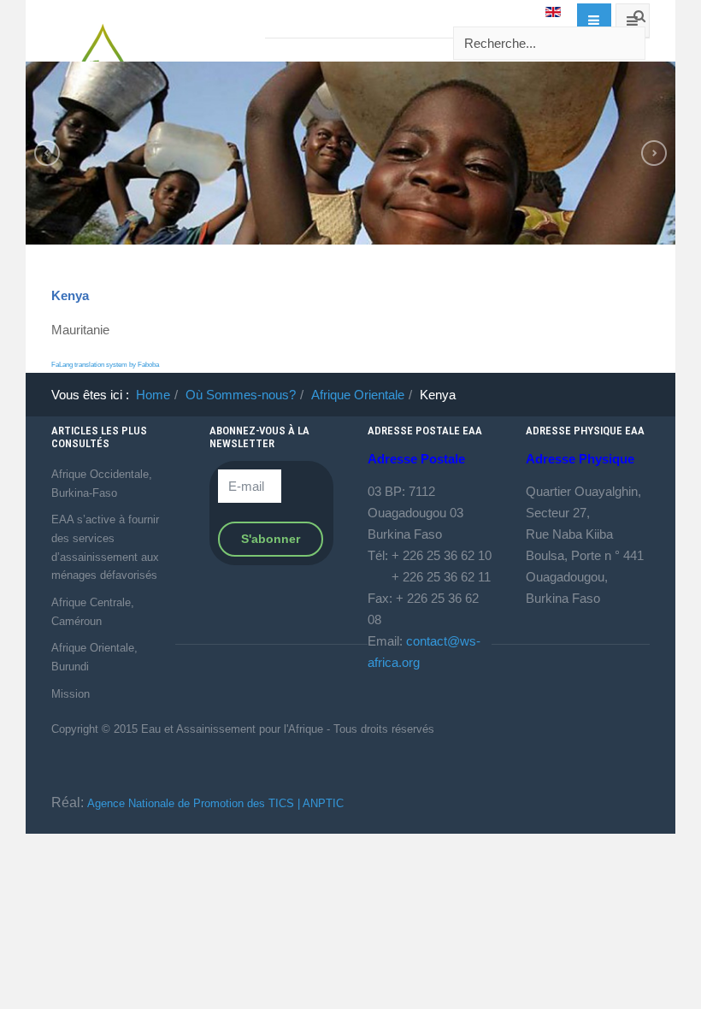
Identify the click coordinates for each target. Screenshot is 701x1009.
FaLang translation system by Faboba (105, 365)
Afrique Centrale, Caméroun (92, 612)
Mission (70, 693)
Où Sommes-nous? (241, 394)
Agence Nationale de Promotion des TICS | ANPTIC (215, 803)
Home (153, 394)
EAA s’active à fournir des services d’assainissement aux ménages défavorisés (105, 547)
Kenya (70, 295)
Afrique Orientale (357, 394)
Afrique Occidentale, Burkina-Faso (101, 483)
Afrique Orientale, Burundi (94, 657)
